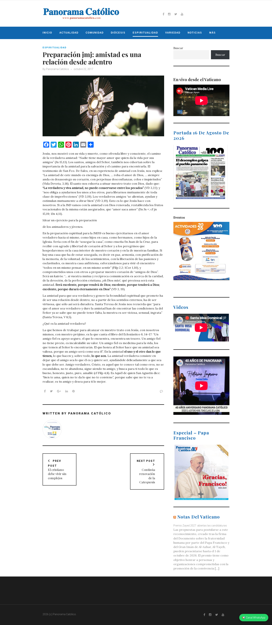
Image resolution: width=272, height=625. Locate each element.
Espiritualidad (145, 32)
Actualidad (68, 32)
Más (212, 32)
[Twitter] (176, 14)
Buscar (178, 48)
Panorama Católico (57, 69)
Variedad (172, 32)
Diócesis (118, 32)
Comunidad (95, 32)
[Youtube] (182, 14)
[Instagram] (169, 14)
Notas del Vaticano (198, 517)
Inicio (47, 32)
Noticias (195, 32)
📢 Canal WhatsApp (253, 617)
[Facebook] (163, 14)
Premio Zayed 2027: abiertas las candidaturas (200, 525)
